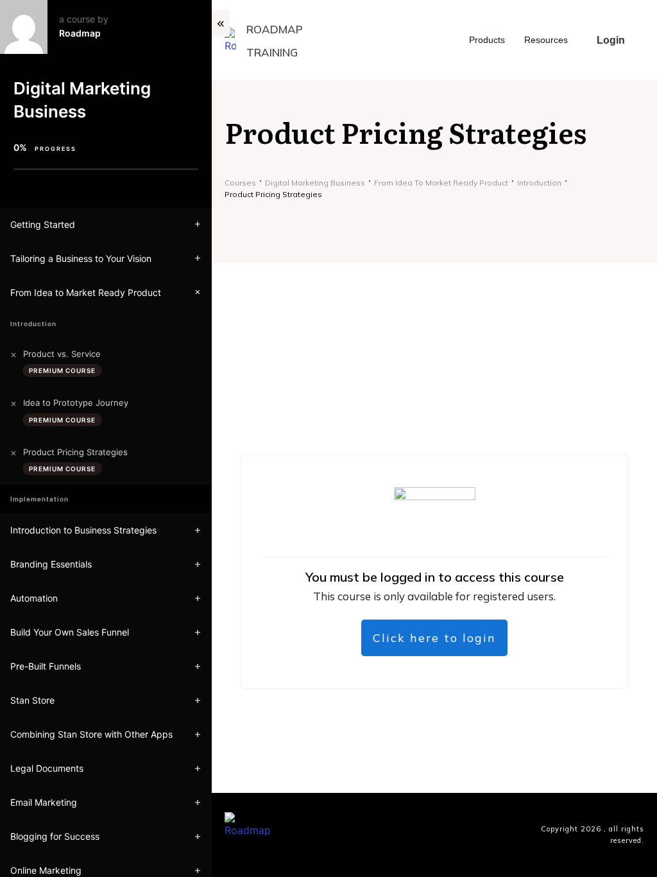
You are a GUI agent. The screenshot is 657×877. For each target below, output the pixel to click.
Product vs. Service (62, 354)
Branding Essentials (51, 564)
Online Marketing (45, 870)
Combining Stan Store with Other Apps (91, 734)
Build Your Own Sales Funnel (69, 632)
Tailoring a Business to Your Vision (80, 258)
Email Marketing (43, 802)
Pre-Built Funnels (45, 666)
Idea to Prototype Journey (75, 402)
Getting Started (42, 224)
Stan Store (32, 700)
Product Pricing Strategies (75, 452)
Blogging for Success (54, 836)
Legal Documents (46, 768)
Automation (34, 598)
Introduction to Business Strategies (83, 530)
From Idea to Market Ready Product (85, 292)
